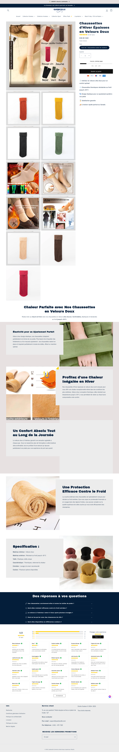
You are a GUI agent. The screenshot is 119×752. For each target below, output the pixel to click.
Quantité (81, 52)
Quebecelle (51, 749)
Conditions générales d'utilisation (15, 713)
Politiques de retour (11, 723)
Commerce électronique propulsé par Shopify (64, 749)
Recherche (9, 710)
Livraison (8, 720)
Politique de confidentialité (13, 716)
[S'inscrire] (75, 737)
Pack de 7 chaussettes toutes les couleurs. (94, 47)
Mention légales (10, 726)
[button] (8, 10)
